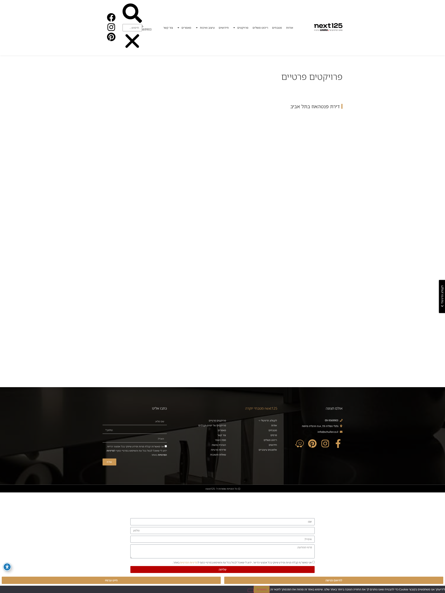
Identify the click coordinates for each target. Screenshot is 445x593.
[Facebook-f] (338, 443)
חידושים (224, 28)
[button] (132, 13)
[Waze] (299, 443)
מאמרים (186, 28)
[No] (251, 590)
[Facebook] (111, 17)
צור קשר (168, 28)
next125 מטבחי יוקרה (261, 408)
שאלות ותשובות (218, 454)
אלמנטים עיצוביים (268, 449)
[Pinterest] (111, 37)
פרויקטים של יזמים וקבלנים (212, 425)
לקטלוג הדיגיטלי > (268, 420)
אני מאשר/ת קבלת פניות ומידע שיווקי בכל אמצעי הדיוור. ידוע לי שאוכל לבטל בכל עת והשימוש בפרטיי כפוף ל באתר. (136, 450)
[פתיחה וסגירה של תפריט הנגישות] (7, 567)
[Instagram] (111, 27)
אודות (289, 28)
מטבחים (277, 28)
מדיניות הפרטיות (189, 562)
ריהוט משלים (260, 28)
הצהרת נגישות (219, 444)
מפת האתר (220, 440)
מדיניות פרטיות (218, 449)
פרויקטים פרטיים (217, 420)
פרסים (273, 435)
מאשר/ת (262, 589)
